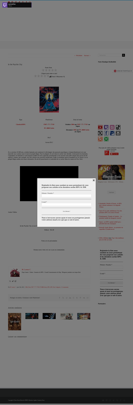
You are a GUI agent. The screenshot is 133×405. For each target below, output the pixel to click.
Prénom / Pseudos (48, 193)
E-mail (44, 202)
